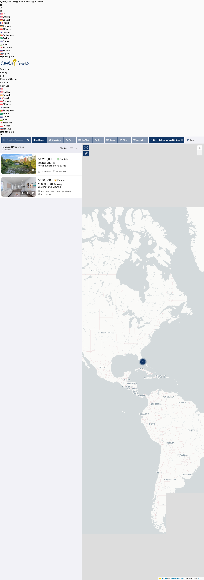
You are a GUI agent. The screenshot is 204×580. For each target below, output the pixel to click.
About (3, 82)
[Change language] (2, 13)
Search (3, 69)
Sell (2, 75)
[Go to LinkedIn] (1, 10)
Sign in (10, 56)
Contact (4, 85)
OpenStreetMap (177, 578)
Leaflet (164, 578)
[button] (199, 147)
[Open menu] (1, 135)
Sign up (3, 56)
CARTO (200, 578)
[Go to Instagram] (1, 7)
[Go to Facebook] (1, 4)
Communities (7, 79)
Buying (3, 72)
